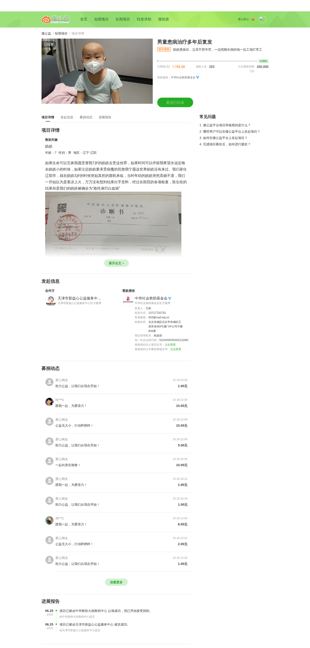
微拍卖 (163, 19)
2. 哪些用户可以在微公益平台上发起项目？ (229, 131)
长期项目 (123, 19)
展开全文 (115, 263)
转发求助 (144, 19)
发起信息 (67, 117)
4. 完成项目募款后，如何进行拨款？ (225, 144)
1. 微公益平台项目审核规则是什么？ (225, 125)
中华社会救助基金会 (151, 298)
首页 (83, 19)
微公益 (46, 33)
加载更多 (116, 582)
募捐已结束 (175, 102)
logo (56, 19)
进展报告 (105, 117)
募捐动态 (86, 117)
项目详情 (48, 117)
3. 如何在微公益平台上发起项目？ (223, 138)
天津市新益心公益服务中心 (79, 298)
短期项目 (101, 19)
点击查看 (170, 344)
